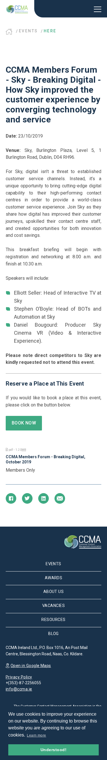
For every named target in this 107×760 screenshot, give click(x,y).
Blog (53, 633)
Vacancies (53, 605)
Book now (24, 423)
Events (28, 31)
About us (53, 591)
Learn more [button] (36, 735)
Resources (53, 619)
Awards (53, 578)
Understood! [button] (53, 749)
